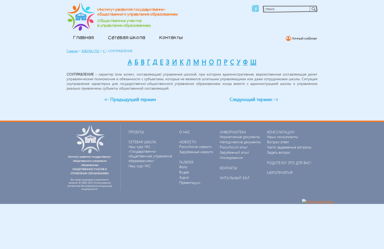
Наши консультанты (282, 136)
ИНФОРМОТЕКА (233, 131)
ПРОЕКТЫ (136, 131)
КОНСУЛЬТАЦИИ (280, 131)
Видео (184, 172)
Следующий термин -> (254, 99)
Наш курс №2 (139, 165)
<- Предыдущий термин (130, 99)
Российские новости (195, 146)
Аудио (184, 177)
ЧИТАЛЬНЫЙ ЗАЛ (234, 177)
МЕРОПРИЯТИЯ (280, 172)
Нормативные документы (240, 136)
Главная (83, 37)
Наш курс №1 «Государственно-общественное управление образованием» (150, 153)
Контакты (171, 37)
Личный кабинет (304, 38)
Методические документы (240, 141)
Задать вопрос (278, 152)
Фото (183, 166)
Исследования (231, 157)
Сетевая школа (126, 37)
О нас (184, 131)
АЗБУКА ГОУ (91, 51)
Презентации (189, 182)
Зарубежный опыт (234, 152)
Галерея (186, 162)
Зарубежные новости (196, 151)
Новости (187, 141)
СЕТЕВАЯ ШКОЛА (142, 141)
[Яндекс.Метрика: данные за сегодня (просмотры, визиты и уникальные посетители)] (317, 201)
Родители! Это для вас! (289, 162)
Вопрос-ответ (278, 141)
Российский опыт (233, 147)
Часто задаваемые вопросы (289, 147)
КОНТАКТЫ (228, 167)
